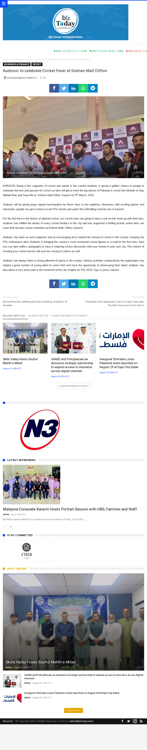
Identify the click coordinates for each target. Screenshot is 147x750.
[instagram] (135, 721)
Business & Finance (22, 59)
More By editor (38, 315)
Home (6, 59)
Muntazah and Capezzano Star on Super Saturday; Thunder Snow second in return (114, 301)
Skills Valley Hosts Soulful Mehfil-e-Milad (20, 361)
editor (6, 514)
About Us (8, 721)
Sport (37, 64)
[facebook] (54, 88)
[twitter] (64, 88)
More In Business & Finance (69, 315)
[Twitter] (129, 721)
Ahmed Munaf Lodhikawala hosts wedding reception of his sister (35, 301)
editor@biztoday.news (81, 721)
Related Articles (14, 315)
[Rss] (141, 721)
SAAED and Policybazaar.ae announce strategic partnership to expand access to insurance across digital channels (72, 365)
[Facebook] (122, 721)
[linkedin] (73, 88)
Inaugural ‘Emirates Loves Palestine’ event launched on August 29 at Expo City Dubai (118, 363)
